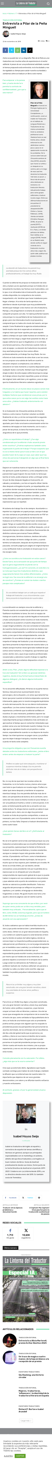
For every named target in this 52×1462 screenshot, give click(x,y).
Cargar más (25, 1421)
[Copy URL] (30, 50)
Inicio (5, 13)
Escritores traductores (29, 1372)
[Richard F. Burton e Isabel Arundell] (10, 1409)
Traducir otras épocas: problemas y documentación (13, 1210)
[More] (39, 1197)
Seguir (26, 1229)
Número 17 (12, 13)
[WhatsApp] (17, 50)
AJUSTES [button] (8, 1456)
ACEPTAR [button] (20, 1456)
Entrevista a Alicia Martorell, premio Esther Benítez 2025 (33, 1341)
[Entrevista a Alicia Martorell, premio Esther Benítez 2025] (10, 1341)
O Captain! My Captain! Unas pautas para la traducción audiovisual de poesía (39, 1211)
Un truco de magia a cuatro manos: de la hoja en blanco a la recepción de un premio (34, 1359)
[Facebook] (5, 50)
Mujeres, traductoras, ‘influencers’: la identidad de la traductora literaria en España (34, 1393)
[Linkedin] (23, 50)
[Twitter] (11, 50)
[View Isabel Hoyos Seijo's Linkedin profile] (26, 1129)
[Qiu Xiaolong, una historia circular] (10, 1375)
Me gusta (10, 1229)
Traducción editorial (12, 20)
